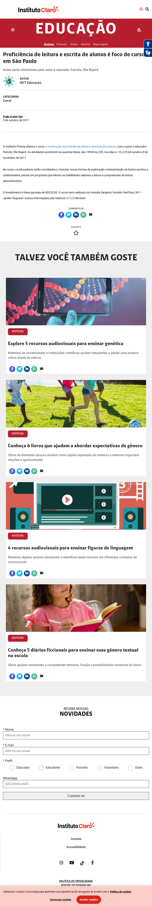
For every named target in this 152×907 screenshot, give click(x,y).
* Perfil (7, 761)
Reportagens (100, 44)
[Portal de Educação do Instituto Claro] (76, 831)
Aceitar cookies (89, 899)
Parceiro (82, 767)
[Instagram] (61, 863)
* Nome (8, 729)
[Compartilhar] (61, 215)
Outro (139, 767)
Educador (23, 767)
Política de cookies (120, 891)
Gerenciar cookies (60, 899)
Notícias (49, 44)
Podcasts (62, 44)
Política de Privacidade (76, 881)
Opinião (85, 44)
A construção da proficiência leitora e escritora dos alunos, (81, 146)
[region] (76, 896)
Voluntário (111, 767)
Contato (76, 839)
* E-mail (8, 745)
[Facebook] (92, 863)
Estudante (53, 767)
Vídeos (74, 44)
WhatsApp (10, 778)
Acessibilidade (76, 847)
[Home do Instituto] (38, 9)
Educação (76, 29)
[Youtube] (71, 863)
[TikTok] (82, 863)
